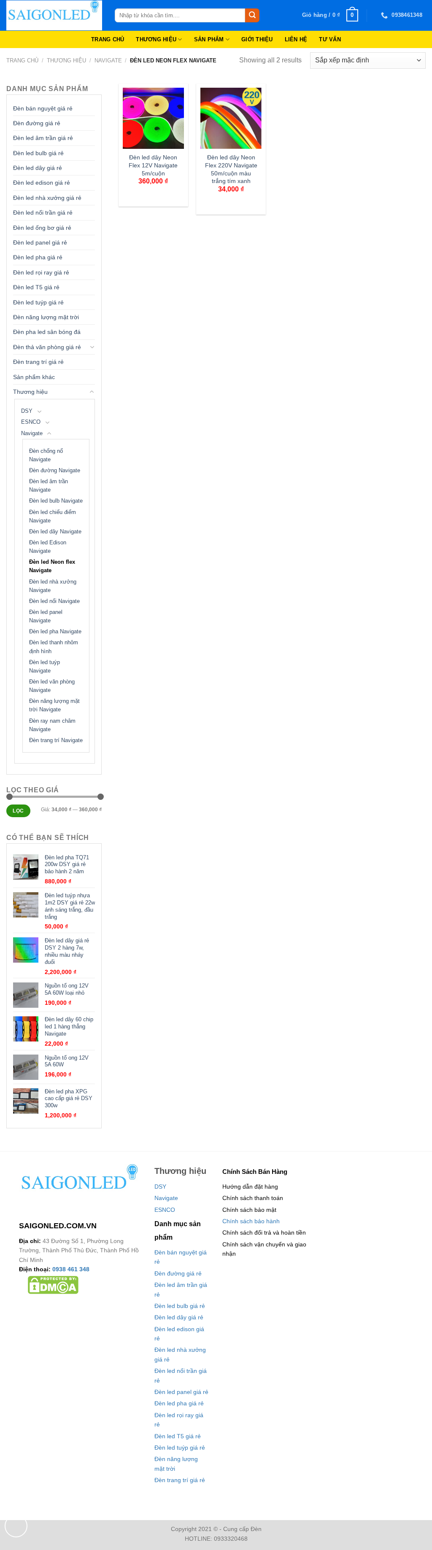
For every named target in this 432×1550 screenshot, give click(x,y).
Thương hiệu (66, 60)
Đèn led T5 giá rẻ (36, 287)
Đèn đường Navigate (54, 471)
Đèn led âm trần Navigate (48, 486)
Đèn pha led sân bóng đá (47, 331)
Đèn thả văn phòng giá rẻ (47, 347)
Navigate (108, 60)
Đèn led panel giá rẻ (40, 242)
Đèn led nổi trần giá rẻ (43, 212)
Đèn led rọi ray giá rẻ (41, 272)
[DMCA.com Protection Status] (53, 1284)
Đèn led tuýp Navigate (44, 666)
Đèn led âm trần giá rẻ (43, 138)
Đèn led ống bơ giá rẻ (42, 227)
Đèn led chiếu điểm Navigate (52, 516)
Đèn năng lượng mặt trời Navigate (54, 705)
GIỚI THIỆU (257, 39)
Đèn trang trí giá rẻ (38, 361)
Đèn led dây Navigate (55, 532)
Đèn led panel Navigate (45, 616)
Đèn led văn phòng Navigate (52, 686)
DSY (26, 411)
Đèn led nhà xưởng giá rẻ (47, 197)
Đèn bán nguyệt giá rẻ (43, 108)
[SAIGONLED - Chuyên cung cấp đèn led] (54, 15)
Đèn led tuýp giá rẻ (38, 302)
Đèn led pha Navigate (55, 632)
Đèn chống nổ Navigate (46, 455)
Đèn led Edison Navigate (47, 547)
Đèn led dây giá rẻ (37, 167)
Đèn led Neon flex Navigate (52, 566)
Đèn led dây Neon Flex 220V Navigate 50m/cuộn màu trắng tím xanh (231, 169)
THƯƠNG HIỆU (156, 39)
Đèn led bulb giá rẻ (38, 153)
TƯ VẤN (330, 39)
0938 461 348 (70, 1269)
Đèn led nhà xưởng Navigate (52, 586)
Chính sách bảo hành (251, 1221)
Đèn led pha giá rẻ (37, 257)
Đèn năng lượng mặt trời (46, 317)
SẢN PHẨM (209, 39)
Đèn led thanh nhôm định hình (53, 647)
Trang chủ (22, 60)
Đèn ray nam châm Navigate (52, 725)
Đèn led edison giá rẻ (41, 182)
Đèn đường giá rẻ (36, 123)
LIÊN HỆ (296, 39)
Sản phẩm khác (34, 377)
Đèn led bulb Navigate (56, 501)
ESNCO (30, 422)
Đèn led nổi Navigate (54, 601)
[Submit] (252, 15)
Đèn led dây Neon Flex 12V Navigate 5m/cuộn (153, 165)
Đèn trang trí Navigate (56, 740)
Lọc (18, 811)
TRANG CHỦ (107, 39)
